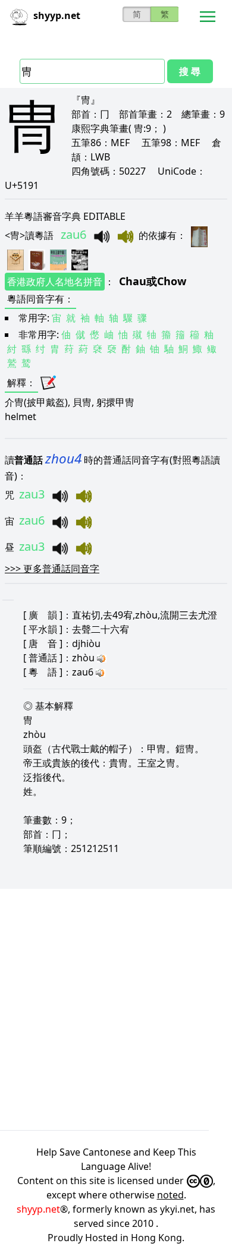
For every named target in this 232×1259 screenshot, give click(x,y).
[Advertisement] (116, 1009)
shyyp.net (38, 1209)
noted (170, 1194)
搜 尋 (189, 71)
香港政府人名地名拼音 (54, 281)
